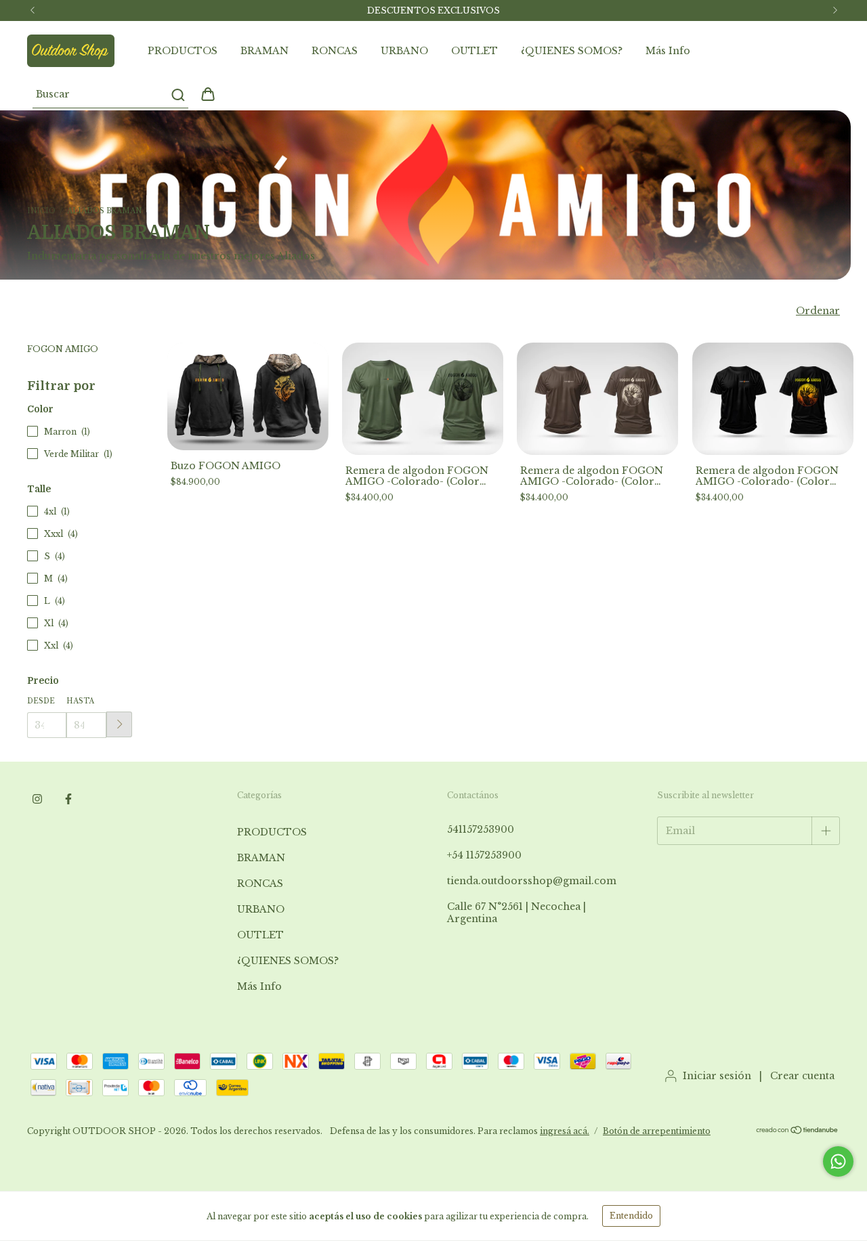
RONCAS (335, 51)
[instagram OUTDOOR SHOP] (37, 799)
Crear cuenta (802, 1076)
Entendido (631, 1216)
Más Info (668, 51)
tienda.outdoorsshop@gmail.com (531, 881)
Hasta (80, 701)
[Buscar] (177, 95)
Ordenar (818, 311)
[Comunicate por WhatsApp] (838, 1161)
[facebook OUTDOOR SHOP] (68, 799)
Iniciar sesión (717, 1076)
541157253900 (480, 829)
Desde (41, 701)
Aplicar (119, 724)
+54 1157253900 (484, 855)
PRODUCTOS (182, 51)
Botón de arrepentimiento (657, 1131)
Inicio (41, 210)
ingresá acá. (564, 1131)
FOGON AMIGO (62, 349)
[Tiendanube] (797, 1132)
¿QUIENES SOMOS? (571, 51)
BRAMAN (264, 51)
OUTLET (474, 51)
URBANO (404, 51)
